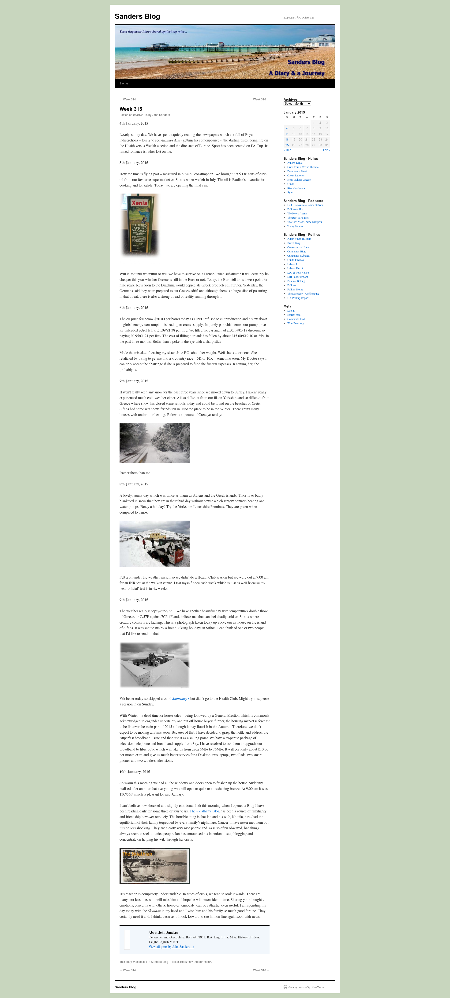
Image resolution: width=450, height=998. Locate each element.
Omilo (290, 184)
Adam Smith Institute (299, 238)
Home (124, 83)
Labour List (293, 264)
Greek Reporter (295, 175)
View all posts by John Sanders (171, 946)
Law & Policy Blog (298, 272)
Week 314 (128, 99)
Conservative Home (298, 247)
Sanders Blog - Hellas (165, 962)
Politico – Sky (295, 209)
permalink (205, 962)
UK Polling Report (297, 298)
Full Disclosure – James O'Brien (305, 205)
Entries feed (293, 314)
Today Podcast (295, 226)
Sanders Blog (137, 16)
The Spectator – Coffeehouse (303, 293)
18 (287, 139)
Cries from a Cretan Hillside (303, 167)
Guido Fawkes (295, 260)
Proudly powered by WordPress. (306, 987)
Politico (291, 285)
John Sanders (161, 115)
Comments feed (296, 319)
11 (287, 134)
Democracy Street (297, 171)
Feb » (326, 150)
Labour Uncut (295, 268)
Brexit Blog (293, 243)
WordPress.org (295, 323)
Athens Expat (294, 162)
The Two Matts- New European (304, 222)
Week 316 (261, 99)
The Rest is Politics (298, 217)
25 (287, 145)
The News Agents (297, 213)
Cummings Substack (298, 255)
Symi (290, 192)
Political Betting (296, 281)
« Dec (287, 150)
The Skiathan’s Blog (205, 810)
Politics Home (295, 289)
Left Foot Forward (297, 276)
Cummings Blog (296, 251)
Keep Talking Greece (299, 179)
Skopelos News (296, 188)
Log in (291, 310)
